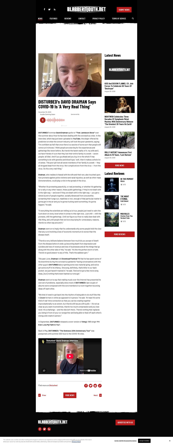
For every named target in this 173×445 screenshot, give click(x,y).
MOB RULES (124, 213)
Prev (44, 395)
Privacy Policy (99, 18)
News (40, 18)
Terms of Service (119, 18)
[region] (86, 441)
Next (96, 395)
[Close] (170, 440)
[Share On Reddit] (95, 385)
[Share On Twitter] (90, 385)
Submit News (124, 9)
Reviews (67, 18)
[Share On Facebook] (86, 385)
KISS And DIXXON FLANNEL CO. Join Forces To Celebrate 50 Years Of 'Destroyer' (119, 86)
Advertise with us (125, 422)
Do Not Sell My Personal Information (126, 440)
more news (119, 165)
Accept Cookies (144, 440)
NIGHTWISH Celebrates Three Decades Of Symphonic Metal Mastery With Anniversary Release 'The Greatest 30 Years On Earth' (119, 120)
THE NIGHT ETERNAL (124, 197)
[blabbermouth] (86, 11)
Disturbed (53, 385)
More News (69, 395)
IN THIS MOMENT (126, 178)
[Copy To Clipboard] (100, 385)
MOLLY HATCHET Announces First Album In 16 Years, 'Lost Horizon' (118, 153)
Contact (81, 18)
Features (53, 18)
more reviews (119, 234)
